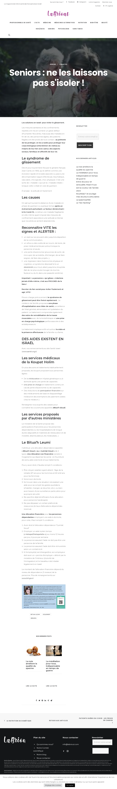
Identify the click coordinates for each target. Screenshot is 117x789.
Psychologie (63, 29)
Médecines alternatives (64, 23)
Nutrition (82, 23)
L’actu (37, 23)
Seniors (51, 29)
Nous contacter (43, 758)
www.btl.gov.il (27, 578)
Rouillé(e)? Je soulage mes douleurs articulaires (87, 195)
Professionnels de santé (20, 23)
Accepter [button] (70, 785)
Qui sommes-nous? (45, 744)
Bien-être (94, 23)
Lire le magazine (94, 2)
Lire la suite (31, 686)
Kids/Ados (40, 29)
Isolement (46, 614)
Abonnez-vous (107, 2)
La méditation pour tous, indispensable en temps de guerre (33, 666)
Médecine (47, 23)
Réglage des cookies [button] (53, 785)
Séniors (33, 618)
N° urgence (109, 6)
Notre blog (41, 754)
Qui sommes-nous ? (56, 2)
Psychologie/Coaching (27, 655)
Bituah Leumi (35, 614)
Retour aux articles (58, 721)
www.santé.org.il (29, 351)
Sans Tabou (78, 29)
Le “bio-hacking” (83, 203)
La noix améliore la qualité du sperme (84, 168)
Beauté (104, 23)
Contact (98, 6)
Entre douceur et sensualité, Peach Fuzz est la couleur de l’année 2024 (53, 666)
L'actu (33, 651)
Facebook (71, 2)
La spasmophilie (83, 200)
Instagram (82, 2)
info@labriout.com (71, 744)
